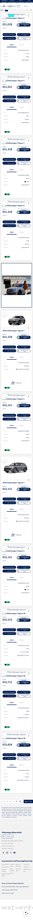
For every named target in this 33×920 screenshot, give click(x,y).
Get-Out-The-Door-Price (25, 34)
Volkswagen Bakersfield (4, 907)
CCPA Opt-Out (29, 907)
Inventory (6, 861)
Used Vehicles (5, 867)
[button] (24, 38)
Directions (26, 867)
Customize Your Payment (9, 34)
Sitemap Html (21, 907)
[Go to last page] (31, 9)
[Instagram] (7, 852)
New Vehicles (5, 864)
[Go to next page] (27, 9)
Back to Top (28, 801)
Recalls (12, 873)
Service (13, 861)
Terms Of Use (13, 907)
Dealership (28, 861)
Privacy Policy (9, 907)
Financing (20, 861)
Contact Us (8, 837)
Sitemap (17, 907)
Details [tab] (12, 45)
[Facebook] (3, 852)
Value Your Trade (10, 38)
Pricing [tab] (21, 45)
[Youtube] (14, 852)
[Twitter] (11, 852)
